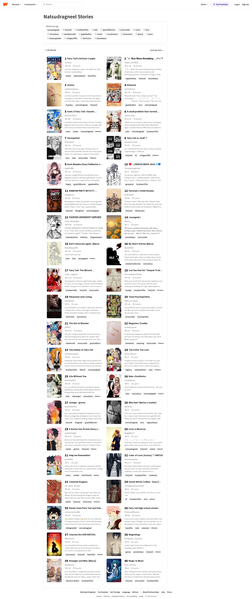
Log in (237, 4)
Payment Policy (118, 596)
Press (169, 592)
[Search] (44, 4)
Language (126, 592)
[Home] (5, 4)
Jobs (163, 592)
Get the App (115, 592)
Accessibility (132, 596)
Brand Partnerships (151, 592)
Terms (99, 596)
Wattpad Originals (88, 592)
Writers (135, 592)
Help (141, 596)
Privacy (107, 596)
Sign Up (245, 4)
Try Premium (222, 4)
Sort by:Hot (156, 50)
